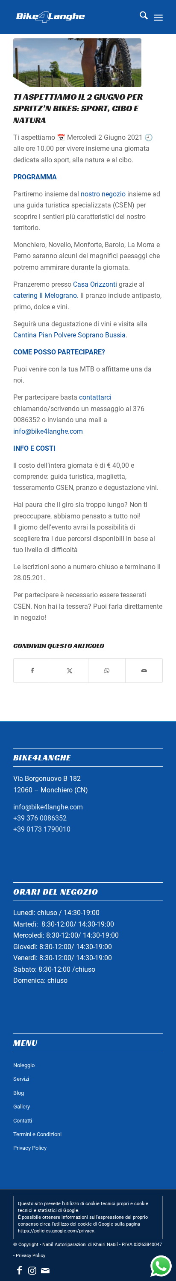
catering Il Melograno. (46, 295)
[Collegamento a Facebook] (19, 1270)
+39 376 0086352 (40, 818)
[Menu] (158, 17)
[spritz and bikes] (77, 62)
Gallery (21, 1106)
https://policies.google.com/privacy (56, 1231)
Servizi (21, 1079)
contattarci (95, 397)
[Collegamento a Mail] (45, 1270)
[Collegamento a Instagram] (32, 1270)
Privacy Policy (30, 1148)
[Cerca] (139, 17)
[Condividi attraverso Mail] (144, 670)
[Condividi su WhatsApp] (106, 670)
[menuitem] (139, 17)
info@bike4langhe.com (48, 431)
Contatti (22, 1120)
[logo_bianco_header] (73, 17)
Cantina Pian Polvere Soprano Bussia (69, 335)
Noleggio (24, 1065)
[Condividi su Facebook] (32, 670)
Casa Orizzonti (95, 284)
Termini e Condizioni (37, 1134)
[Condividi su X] (69, 670)
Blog (18, 1093)
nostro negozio (103, 194)
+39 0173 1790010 (41, 829)
